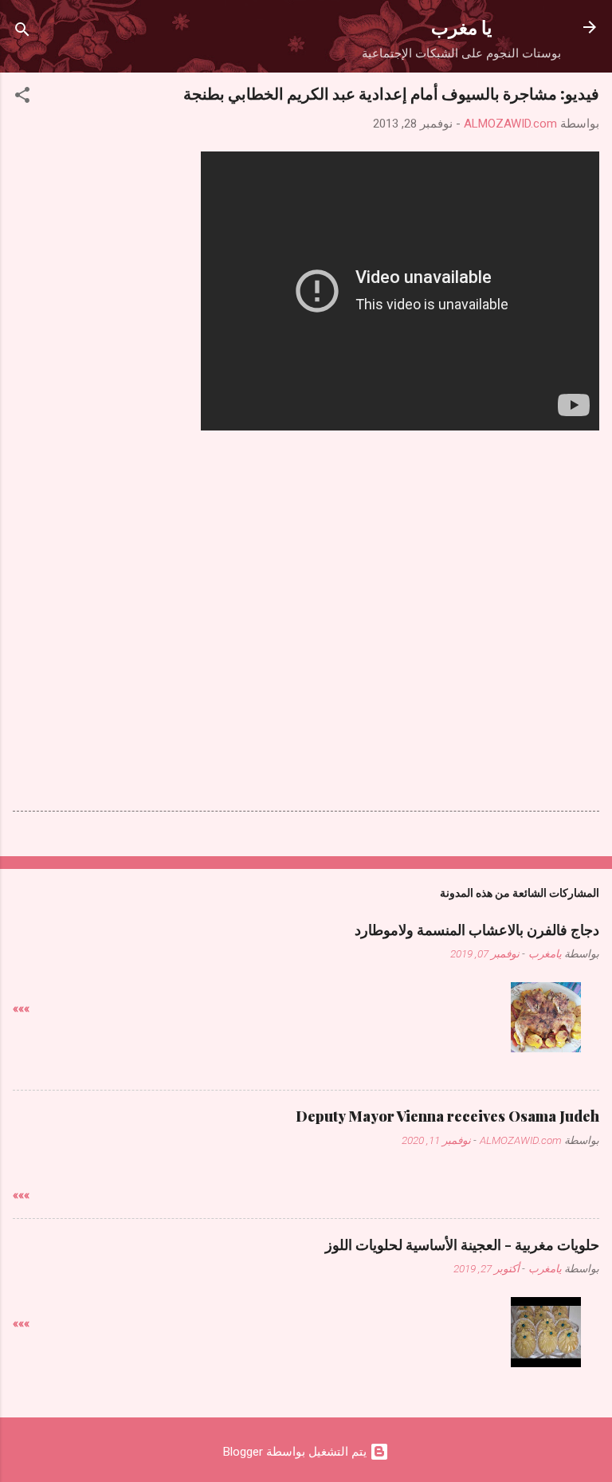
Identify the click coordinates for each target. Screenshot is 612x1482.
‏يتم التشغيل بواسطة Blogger (296, 1452)
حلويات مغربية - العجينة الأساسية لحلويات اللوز (462, 1244)
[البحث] (22, 32)
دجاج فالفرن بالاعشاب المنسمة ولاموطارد (477, 929)
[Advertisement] (306, 578)
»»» (21, 1008)
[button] (22, 97)
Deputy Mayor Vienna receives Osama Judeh (447, 1116)
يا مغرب (461, 26)
